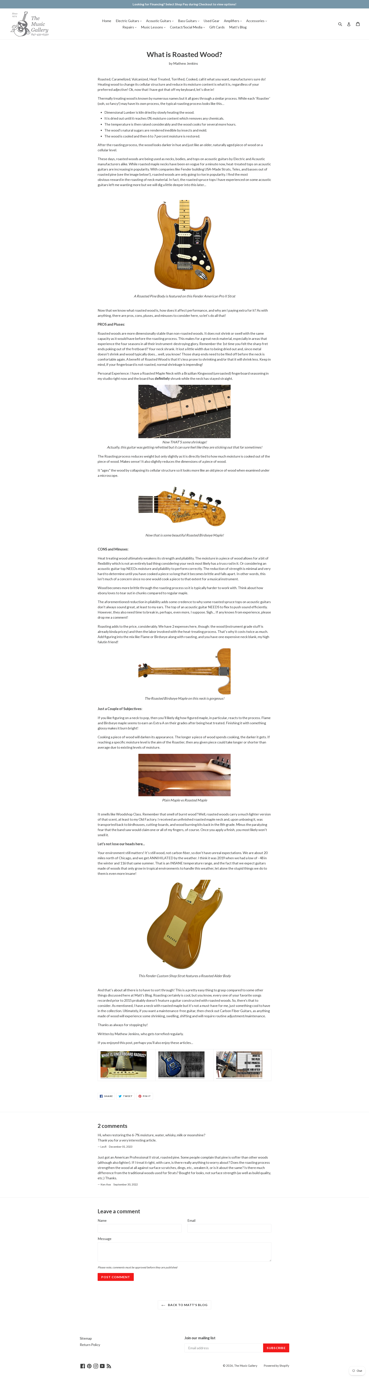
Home (106, 21)
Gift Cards (217, 27)
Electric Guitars (128, 21)
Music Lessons (152, 27)
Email (191, 1220)
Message (104, 1239)
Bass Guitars (187, 21)
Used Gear (211, 21)
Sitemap (86, 1338)
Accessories (255, 21)
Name (102, 1220)
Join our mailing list (199, 1338)
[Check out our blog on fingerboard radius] (124, 1076)
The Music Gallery (245, 1365)
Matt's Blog (238, 27)
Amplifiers (232, 21)
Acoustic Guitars (159, 21)
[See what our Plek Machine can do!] (239, 1076)
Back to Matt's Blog (187, 1305)
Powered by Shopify (276, 1365)
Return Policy (90, 1345)
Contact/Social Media (186, 27)
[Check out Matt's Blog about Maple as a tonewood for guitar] (181, 1076)
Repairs (128, 27)
